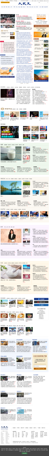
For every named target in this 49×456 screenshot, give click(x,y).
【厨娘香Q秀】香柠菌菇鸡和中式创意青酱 (12, 320)
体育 (13, 436)
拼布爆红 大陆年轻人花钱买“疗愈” (6, 403)
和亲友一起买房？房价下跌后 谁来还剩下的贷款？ (27, 342)
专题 (19, 6)
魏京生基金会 (28, 451)
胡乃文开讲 (24, 209)
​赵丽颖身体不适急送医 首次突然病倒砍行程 (26, 244)
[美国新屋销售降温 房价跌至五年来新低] (8, 18)
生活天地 (42, 431)
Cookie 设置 (24, 453)
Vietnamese (7, 443)
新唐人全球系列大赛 (43, 195)
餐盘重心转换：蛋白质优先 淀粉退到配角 (40, 171)
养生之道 (21, 312)
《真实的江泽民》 (41, 315)
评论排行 (34, 89)
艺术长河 (32, 438)
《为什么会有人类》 (41, 30)
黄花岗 (27, 450)
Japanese (7, 433)
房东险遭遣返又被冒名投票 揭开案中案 (7, 347)
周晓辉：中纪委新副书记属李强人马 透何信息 (39, 100)
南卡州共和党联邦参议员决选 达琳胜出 (23, 403)
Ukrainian (7, 438)
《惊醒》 (43, 29)
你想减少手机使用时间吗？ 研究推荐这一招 (7, 288)
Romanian (2, 439)
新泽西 (34, 377)
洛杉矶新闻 (19, 356)
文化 (35, 6)
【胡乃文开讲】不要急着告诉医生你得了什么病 (26, 161)
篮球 (17, 325)
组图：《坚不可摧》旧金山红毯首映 (7, 364)
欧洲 (34, 382)
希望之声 (10, 448)
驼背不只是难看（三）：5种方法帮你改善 (23, 170)
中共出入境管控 (23, 26)
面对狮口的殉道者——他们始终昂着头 (23, 203)
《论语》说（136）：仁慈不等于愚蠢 (39, 205)
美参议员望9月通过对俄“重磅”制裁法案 (23, 32)
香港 (6, 6)
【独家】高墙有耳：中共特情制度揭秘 (39, 347)
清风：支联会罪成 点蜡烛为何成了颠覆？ (23, 92)
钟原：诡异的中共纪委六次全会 (37, 90)
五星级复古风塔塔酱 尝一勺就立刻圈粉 (20, 320)
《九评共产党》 (37, 21)
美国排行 (19, 391)
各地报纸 (14, 427)
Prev (2, 18)
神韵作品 (6, 448)
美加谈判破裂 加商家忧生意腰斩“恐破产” (24, 350)
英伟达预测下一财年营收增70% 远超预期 (23, 58)
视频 (21, 6)
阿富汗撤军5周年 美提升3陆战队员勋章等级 (23, 59)
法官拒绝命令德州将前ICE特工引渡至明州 (23, 55)
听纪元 (24, 6)
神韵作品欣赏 (35, 195)
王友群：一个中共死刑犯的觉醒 (37, 101)
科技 (30, 6)
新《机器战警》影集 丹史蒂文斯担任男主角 (39, 246)
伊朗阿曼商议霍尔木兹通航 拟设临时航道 (23, 24)
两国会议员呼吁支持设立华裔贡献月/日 (23, 346)
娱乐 (32, 6)
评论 (17, 6)
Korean (2, 434)
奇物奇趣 (12, 298)
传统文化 (37, 38)
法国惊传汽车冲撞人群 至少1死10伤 (22, 49)
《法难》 (39, 29)
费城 (36, 378)
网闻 (18, 436)
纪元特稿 (8, 87)
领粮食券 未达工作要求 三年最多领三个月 (8, 346)
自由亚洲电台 (27, 448)
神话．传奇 (8, 178)
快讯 (2, 41)
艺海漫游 (30, 178)
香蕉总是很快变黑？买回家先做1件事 (20, 306)
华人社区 (23, 431)
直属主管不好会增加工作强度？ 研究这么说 (40, 290)
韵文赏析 (26, 178)
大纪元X (42, 305)
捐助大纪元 (43, 427)
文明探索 (12, 178)
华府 (41, 376)
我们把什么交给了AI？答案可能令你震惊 (39, 156)
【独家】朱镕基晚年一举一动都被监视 (39, 346)
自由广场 (28, 87)
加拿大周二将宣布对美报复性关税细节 (23, 351)
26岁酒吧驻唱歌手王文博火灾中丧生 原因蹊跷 (8, 251)
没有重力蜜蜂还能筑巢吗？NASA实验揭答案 (29, 306)
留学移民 (45, 432)
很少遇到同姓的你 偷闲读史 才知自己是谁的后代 (40, 182)
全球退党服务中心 (11, 450)
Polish (7, 440)
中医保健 (13, 144)
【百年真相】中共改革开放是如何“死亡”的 (14, 218)
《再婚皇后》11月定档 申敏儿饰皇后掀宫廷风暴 (41, 252)
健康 (42, 6)
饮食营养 (9, 144)
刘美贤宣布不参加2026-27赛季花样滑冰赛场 (23, 77)
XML (24, 83)
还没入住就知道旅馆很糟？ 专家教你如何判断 (40, 271)
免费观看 (24, 109)
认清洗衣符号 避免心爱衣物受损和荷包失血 (26, 280)
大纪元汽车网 (43, 450)
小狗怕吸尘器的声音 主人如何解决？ (6, 290)
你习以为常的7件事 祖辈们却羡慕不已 (39, 157)
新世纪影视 (16, 450)
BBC (4, 450)
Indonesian (7, 434)
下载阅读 (27, 83)
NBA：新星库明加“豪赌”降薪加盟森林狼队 (23, 47)
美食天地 (3, 312)
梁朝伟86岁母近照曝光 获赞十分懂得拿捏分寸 (8, 253)
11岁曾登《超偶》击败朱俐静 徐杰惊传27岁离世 (40, 232)
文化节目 (3, 209)
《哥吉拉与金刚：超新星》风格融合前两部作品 (40, 245)
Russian (2, 438)
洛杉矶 (39, 376)
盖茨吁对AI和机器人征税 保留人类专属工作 (23, 37)
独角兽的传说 (37, 51)
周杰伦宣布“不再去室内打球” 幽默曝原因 (39, 239)
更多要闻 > (21, 83)
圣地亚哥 (41, 378)
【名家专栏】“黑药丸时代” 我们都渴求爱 (23, 70)
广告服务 (39, 427)
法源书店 (41, 448)
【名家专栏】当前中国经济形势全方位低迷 (23, 73)
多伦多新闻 (19, 339)
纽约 (34, 376)
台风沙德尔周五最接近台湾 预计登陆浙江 (23, 43)
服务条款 (27, 427)
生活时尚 (2, 285)
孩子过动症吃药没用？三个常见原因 (22, 171)
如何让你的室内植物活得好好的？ (38, 275)
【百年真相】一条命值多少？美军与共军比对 (34, 218)
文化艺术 (33, 431)
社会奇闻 (23, 298)
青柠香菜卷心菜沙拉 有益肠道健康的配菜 (4, 320)
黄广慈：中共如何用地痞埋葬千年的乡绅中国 (28, 377)
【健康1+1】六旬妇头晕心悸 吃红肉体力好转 (40, 170)
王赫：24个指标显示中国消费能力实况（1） (39, 91)
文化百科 (23, 178)
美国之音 (17, 448)
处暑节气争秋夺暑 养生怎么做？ (38, 203)
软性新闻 (3, 298)
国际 (9, 6)
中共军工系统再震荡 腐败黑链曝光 (8, 139)
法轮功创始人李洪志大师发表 (41, 26)
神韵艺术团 (3, 448)
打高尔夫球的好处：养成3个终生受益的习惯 (40, 288)
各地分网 (45, 6)
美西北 (37, 377)
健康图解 (5, 144)
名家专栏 (32, 87)
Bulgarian (2, 443)
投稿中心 (35, 427)
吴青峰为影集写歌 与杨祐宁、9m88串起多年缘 (24, 251)
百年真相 (7, 209)
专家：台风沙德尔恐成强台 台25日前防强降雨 (28, 410)
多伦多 (27, 434)
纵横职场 (35, 285)
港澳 (18, 434)
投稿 (44, 0)
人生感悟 (32, 434)
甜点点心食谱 (9, 312)
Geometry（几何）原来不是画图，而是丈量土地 (26, 187)
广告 (37, 0)
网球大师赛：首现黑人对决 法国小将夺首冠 (20, 333)
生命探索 (36, 432)
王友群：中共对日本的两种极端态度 (37, 102)
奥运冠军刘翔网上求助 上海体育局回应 (7, 382)
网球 (7, 325)
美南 (39, 377)
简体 (16, 0)
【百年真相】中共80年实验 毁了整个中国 (24, 218)
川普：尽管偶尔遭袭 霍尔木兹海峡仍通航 (23, 23)
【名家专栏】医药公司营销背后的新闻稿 (23, 95)
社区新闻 (35, 375)
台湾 (11, 6)
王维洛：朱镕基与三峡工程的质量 (22, 62)
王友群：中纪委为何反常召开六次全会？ (38, 103)
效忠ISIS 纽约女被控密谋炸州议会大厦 (7, 350)
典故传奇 (36, 436)
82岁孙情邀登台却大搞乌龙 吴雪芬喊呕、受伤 (24, 253)
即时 (14, 6)
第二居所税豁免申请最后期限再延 (6, 60)
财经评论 (24, 87)
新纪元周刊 (45, 448)
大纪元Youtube (42, 302)
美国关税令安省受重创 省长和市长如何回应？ (24, 63)
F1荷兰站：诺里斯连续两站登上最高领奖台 (29, 333)
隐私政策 (31, 427)
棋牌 (22, 325)
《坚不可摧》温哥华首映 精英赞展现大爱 (23, 18)
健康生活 (20, 144)
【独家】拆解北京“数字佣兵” (37, 350)
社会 (16, 436)
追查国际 (20, 450)
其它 (26, 436)
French (2, 435)
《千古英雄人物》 (41, 318)
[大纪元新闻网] (24, 3)
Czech (7, 439)
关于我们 (7, 0)
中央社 (7, 450)
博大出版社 (23, 451)
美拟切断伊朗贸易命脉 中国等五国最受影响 (8, 418)
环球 (9, 226)
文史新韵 (19, 209)
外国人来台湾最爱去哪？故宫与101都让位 (23, 36)
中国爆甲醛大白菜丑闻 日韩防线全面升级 (8, 386)
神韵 (37, 6)
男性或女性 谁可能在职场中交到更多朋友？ (40, 289)
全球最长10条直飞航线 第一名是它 (22, 288)
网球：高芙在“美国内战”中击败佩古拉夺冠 (12, 333)
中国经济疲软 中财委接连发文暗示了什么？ (8, 385)
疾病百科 (16, 144)
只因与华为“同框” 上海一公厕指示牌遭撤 (8, 400)
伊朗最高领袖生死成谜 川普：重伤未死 (23, 22)
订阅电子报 (41, 0)
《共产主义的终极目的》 (44, 21)
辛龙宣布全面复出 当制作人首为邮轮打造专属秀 (40, 242)
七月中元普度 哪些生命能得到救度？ (38, 184)
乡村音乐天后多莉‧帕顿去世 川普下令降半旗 (24, 399)
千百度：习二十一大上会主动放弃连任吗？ (39, 96)
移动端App (11, 0)
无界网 (47, 450)
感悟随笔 (20, 87)
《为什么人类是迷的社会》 (41, 28)
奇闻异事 (8, 298)
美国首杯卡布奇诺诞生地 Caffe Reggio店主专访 (40, 279)
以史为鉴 (16, 87)
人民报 (29, 450)
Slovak (2, 440)
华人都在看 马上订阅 (40, 368)
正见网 (37, 450)
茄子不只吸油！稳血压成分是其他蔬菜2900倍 (40, 151)
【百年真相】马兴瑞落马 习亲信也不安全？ (5, 218)
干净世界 (13, 448)
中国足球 (14, 325)
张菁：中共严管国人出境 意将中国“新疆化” (39, 95)
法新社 (2, 450)
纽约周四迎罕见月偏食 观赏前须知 (6, 58)
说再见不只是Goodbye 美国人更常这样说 (39, 274)
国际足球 (10, 325)
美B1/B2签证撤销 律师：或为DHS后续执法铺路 (24, 69)
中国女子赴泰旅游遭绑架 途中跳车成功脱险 (23, 51)
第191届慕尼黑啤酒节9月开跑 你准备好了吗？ (24, 289)
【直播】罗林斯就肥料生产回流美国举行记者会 (24, 71)
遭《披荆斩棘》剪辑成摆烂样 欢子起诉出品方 (26, 235)
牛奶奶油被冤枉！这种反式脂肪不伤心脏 (8, 161)
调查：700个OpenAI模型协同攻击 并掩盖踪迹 (24, 44)
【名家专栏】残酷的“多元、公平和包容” (23, 96)
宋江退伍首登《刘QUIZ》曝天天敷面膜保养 (40, 251)
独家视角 (34, 339)
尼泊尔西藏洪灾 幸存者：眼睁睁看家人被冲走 (24, 78)
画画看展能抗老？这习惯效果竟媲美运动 (39, 161)
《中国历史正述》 (41, 317)
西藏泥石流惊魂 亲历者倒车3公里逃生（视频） (24, 28)
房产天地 (41, 432)
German (7, 435)
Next (13, 18)
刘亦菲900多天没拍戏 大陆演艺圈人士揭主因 (7, 252)
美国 (4, 6)
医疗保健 (41, 434)
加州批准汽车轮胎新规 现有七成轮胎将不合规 (27, 359)
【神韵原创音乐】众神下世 (5, 36)
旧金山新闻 (4, 356)
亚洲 (38, 382)
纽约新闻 (3, 54)
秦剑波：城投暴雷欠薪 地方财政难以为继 (23, 89)
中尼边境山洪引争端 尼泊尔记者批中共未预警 (24, 68)
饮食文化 (17, 312)
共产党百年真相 (37, 87)
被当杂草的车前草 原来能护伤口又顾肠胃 (7, 170)
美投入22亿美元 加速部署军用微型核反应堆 (23, 35)
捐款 (35, 0)
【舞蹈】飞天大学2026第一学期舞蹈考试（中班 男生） (5, 119)
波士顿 (44, 376)
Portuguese (7, 436)
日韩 (11, 226)
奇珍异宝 (15, 298)
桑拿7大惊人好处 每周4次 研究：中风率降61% (40, 149)
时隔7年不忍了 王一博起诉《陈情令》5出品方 (40, 230)
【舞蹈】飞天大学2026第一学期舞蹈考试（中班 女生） (43, 119)
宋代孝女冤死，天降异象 (4, 205)
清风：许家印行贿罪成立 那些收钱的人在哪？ (39, 97)
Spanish (2, 433)
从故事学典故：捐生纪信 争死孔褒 (22, 202)
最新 (17, 109)
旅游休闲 (18, 285)
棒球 (20, 325)
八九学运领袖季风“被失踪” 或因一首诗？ (23, 27)
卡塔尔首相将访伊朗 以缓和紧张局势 (22, 50)
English (7, 432)
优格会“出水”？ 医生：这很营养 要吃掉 (8, 280)
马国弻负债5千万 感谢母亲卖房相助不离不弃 (24, 252)
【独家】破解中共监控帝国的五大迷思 (39, 351)
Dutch (7, 437)
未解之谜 (15, 209)
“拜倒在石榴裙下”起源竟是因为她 (38, 187)
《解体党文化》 (41, 314)
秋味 (1, 196)
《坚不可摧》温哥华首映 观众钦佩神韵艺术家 (24, 19)
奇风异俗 (19, 298)
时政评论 (12, 87)
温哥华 (23, 435)
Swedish (2, 437)
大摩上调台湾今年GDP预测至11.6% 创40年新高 (24, 65)
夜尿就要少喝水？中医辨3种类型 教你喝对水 (7, 171)
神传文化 (32, 432)
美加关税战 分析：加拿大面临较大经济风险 (23, 54)
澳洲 (22, 436)
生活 (40, 6)
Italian (2, 436)
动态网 (20, 451)
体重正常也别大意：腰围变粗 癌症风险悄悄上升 (26, 152)
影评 (13, 226)
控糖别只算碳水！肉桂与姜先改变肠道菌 (40, 169)
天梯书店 (38, 448)
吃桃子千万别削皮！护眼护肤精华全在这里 (39, 158)
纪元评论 (3, 87)
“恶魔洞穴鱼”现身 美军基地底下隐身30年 (12, 306)
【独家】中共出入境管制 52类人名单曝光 (8, 381)
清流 (39, 450)
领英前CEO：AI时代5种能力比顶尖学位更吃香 (40, 268)
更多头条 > (7, 28)
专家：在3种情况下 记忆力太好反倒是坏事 (39, 278)
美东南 (42, 377)
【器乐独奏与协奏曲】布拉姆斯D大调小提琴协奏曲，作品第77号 (14, 119)
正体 (14, 0)
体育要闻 (3, 325)
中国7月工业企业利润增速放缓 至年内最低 (23, 29)
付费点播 (20, 109)
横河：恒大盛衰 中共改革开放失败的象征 (24, 382)
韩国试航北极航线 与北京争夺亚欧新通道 (23, 61)
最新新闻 (14, 431)
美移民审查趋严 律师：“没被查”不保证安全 (24, 368)
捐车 (32, 0)
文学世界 (36, 434)
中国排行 (3, 391)
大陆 (2, 6)
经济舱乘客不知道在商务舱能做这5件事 (39, 266)
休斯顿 (38, 378)
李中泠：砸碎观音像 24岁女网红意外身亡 (38, 94)
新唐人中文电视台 (22, 448)
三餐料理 (13, 312)
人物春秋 (19, 178)
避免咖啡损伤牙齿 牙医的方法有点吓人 (39, 150)
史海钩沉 (15, 178)
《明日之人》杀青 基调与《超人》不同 (39, 237)
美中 (34, 378)
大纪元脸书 (42, 299)
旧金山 (36, 376)
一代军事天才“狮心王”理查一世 (22, 205)
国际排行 (3, 408)
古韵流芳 (11, 209)
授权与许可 (22, 427)
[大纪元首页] (4, 429)
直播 (23, 144)
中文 (1, 432)
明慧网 (35, 450)
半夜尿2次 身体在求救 (36, 148)
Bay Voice (23, 450)
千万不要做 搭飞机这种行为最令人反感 (23, 42)
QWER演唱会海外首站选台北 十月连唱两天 (40, 253)
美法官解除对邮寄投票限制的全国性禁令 (23, 57)
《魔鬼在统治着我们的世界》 (41, 313)
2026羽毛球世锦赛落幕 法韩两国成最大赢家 (4, 333)
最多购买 (14, 109)
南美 (36, 382)
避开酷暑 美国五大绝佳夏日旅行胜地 (22, 290)
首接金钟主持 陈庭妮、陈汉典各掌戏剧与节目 (40, 238)
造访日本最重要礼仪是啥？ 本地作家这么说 (26, 271)
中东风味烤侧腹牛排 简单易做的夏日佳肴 (29, 320)
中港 (5, 226)
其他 (24, 325)
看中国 (32, 450)
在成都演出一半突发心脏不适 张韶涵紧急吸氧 (40, 231)
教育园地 (32, 436)
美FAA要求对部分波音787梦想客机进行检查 (23, 76)
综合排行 (3, 375)
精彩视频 (3, 124)
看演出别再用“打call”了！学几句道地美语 (7, 289)
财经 (28, 6)
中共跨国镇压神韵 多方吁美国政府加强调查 (23, 17)
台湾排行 (19, 408)
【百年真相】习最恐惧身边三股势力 (44, 218)
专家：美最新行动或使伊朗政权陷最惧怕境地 (24, 66)
